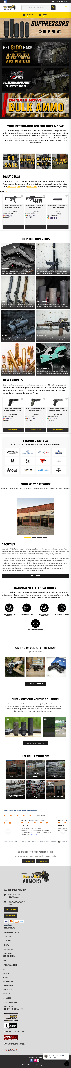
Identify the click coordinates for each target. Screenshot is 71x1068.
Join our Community (35, 683)
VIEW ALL (2, 191)
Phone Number (42, 861)
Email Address (28, 861)
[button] (8, 831)
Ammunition (38, 489)
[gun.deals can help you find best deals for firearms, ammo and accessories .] (15, 1032)
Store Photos (10, 916)
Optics (46, 489)
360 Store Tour (11, 909)
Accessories (53, 489)
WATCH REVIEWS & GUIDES (35, 743)
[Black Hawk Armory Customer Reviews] (11, 1017)
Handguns (4, 489)
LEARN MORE (35, 576)
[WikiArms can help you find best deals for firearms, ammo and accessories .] (15, 1044)
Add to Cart (13, 226)
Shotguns (18, 489)
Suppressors (28, 489)
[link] (37, 841)
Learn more (6, 218)
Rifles (11, 489)
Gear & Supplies (64, 489)
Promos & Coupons (13, 187)
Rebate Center (32, 187)
